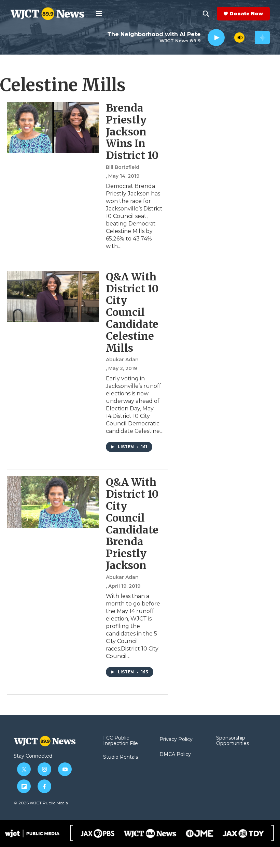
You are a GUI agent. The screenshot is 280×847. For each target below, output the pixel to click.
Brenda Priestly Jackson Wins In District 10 (132, 131)
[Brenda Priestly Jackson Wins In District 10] (53, 127)
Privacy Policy (176, 739)
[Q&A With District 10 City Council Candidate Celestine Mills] (53, 296)
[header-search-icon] (205, 14)
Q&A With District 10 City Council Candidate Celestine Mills (132, 312)
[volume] (239, 37)
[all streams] (262, 37)
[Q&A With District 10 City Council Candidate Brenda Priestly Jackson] (53, 501)
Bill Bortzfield (122, 167)
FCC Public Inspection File (120, 740)
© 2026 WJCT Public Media (41, 802)
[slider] (229, 37)
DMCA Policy (175, 754)
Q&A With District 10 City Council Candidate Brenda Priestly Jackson (132, 524)
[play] (216, 38)
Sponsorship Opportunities (232, 740)
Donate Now (246, 13)
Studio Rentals (120, 757)
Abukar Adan (122, 359)
